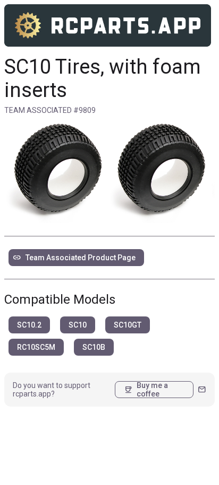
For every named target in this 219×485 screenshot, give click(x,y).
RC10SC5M (36, 347)
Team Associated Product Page (74, 257)
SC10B (93, 347)
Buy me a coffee (146, 389)
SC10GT (127, 325)
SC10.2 (29, 325)
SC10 (78, 325)
